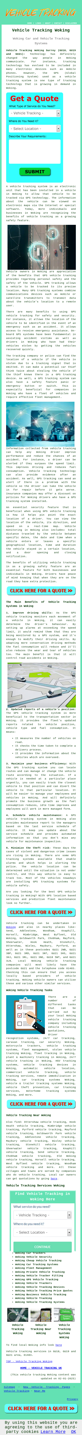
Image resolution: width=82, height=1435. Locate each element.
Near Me (39, 1391)
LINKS (38, 23)
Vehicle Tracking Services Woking (35, 1185)
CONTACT (58, 23)
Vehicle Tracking (16, 1391)
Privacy (72, 1399)
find (17, 1122)
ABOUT (48, 23)
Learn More (53, 1432)
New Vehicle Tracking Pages (46, 1387)
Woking (11, 927)
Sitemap (9, 1387)
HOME (29, 23)
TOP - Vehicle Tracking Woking (29, 1361)
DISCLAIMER (71, 23)
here (54, 1178)
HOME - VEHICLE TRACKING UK (41, 1368)
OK (73, 1432)
